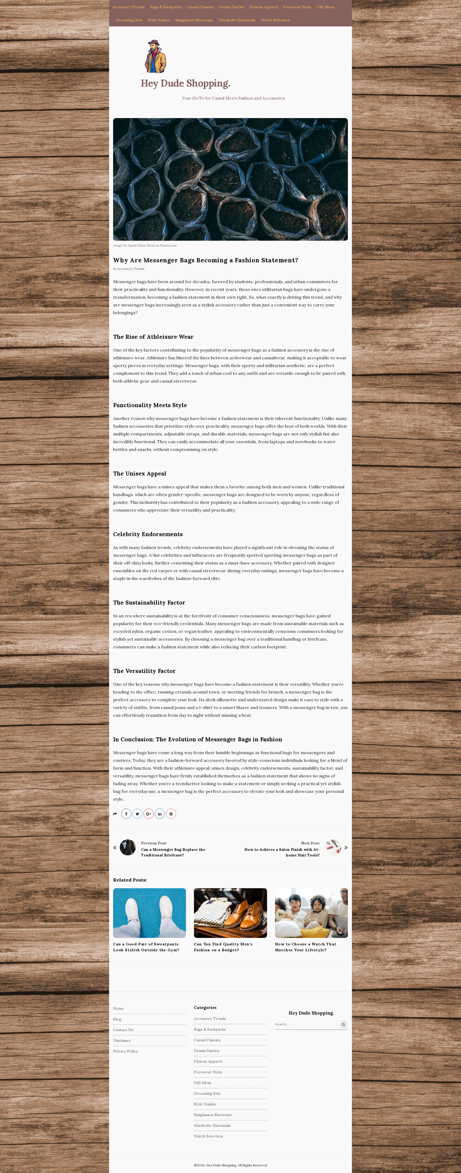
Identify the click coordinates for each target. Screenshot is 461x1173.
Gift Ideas (325, 7)
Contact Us (123, 1029)
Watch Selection (275, 20)
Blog (117, 1019)
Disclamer (122, 1040)
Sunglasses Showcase (194, 20)
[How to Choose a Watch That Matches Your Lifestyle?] (311, 913)
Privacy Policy (125, 1051)
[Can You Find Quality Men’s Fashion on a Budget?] (230, 913)
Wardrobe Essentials (237, 20)
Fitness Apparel (264, 7)
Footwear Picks (297, 7)
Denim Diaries (231, 7)
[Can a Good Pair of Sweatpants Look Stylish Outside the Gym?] (149, 913)
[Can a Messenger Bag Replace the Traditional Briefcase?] (128, 847)
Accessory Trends (129, 7)
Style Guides (159, 20)
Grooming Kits (129, 20)
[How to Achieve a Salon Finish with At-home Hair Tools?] (333, 847)
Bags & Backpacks (166, 7)
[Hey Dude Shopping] (156, 57)
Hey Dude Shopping (184, 83)
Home (118, 1008)
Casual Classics (200, 7)
